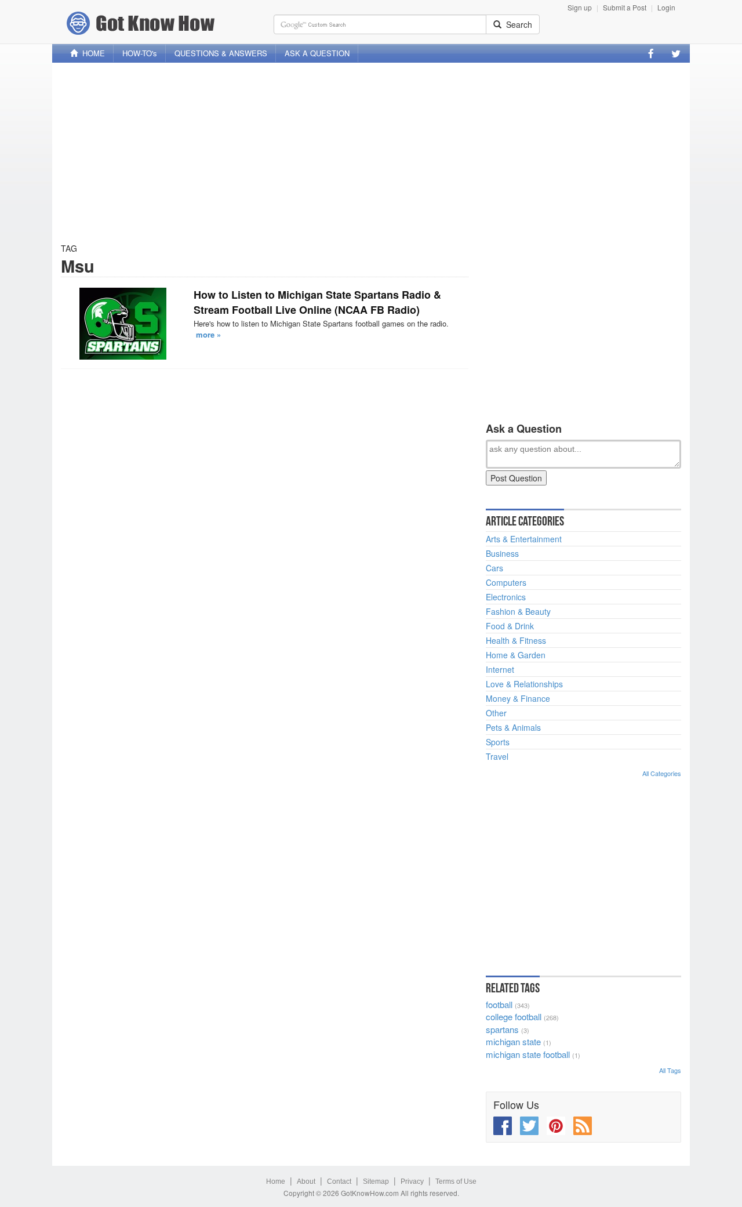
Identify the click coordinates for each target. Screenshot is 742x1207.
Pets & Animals (513, 727)
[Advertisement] (371, 152)
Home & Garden (515, 655)
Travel (497, 756)
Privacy (412, 1181)
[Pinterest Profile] (556, 1126)
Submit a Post (624, 7)
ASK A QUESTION (317, 53)
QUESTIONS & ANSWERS (220, 53)
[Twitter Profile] (676, 53)
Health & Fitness (516, 640)
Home (275, 1181)
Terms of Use (456, 1181)
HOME (91, 53)
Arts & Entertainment (524, 539)
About (306, 1181)
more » (208, 334)
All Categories (661, 773)
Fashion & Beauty (518, 611)
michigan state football (528, 1054)
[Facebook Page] (651, 53)
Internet (500, 669)
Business (502, 553)
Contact (339, 1181)
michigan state (513, 1041)
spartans (502, 1029)
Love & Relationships (524, 684)
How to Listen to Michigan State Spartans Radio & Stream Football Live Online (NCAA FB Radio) (317, 302)
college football (513, 1016)
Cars (494, 568)
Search (516, 24)
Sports (498, 742)
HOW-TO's (139, 53)
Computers (506, 582)
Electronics (506, 597)
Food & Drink (510, 626)
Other (496, 713)
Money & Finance (518, 698)
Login (666, 7)
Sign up (580, 7)
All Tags (670, 1070)
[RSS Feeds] (582, 1126)
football (499, 1004)
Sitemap (376, 1181)
